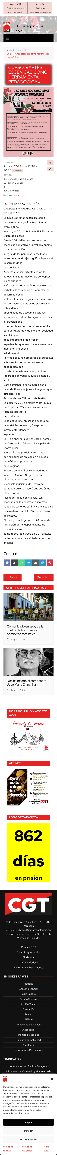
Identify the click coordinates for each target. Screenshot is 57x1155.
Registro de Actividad (28, 1040)
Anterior (14, 577)
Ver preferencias (28, 1139)
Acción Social (28, 1004)
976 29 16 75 (13, 930)
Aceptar (29, 1122)
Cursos (15, 195)
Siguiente (42, 577)
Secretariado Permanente (40, 12)
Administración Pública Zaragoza (28, 1066)
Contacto (40, 4)
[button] (52, 1079)
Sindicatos (40, 8)
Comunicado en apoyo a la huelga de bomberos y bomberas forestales (25, 630)
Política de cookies (28, 1034)
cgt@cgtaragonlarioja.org (37, 930)
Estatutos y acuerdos (15, 8)
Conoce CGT (15, 4)
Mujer (28, 1014)
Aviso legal (28, 1029)
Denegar (28, 1130)
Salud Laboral (28, 994)
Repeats (18, 170)
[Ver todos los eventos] (50, 162)
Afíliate (29, 1019)
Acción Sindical (28, 999)
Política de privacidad (29, 1024)
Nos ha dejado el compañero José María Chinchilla (26, 683)
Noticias (28, 983)
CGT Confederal (15, 12)
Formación (28, 1009)
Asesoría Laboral (28, 988)
